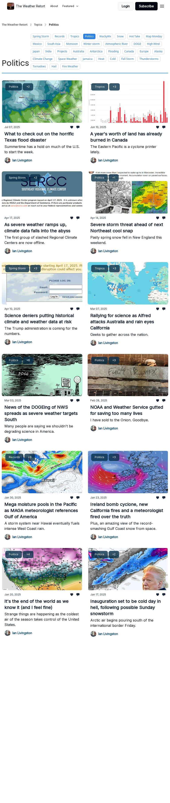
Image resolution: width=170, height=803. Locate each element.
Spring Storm (41, 36)
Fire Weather (70, 66)
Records (60, 36)
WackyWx (105, 36)
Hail (54, 66)
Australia (78, 51)
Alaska (158, 51)
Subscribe (146, 6)
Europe (144, 51)
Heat (101, 59)
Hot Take (134, 36)
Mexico (37, 44)
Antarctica (96, 51)
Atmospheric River (116, 44)
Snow (120, 36)
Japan (36, 51)
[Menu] (162, 5)
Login (126, 6)
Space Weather (67, 59)
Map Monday (154, 36)
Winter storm (91, 44)
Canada (129, 51)
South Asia (53, 44)
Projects (62, 51)
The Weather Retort (14, 24)
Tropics (74, 36)
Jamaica (88, 59)
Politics (89, 36)
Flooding (113, 51)
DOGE (137, 44)
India (48, 51)
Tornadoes (39, 66)
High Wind (153, 44)
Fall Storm (127, 59)
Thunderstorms (148, 59)
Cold (113, 59)
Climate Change (42, 59)
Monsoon (72, 44)
